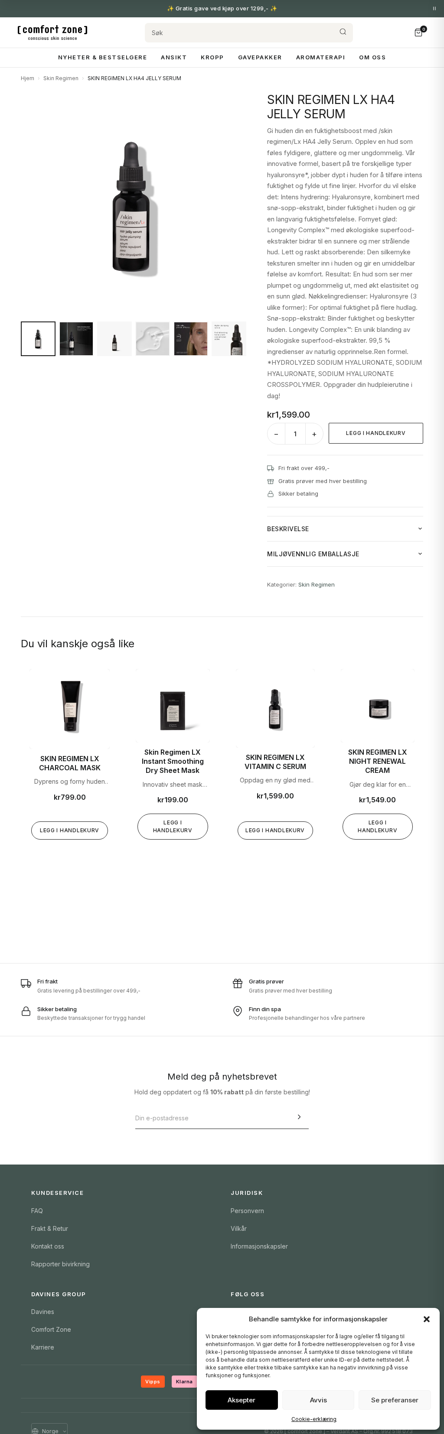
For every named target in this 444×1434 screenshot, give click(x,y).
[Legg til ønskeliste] (96, 682)
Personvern (247, 1210)
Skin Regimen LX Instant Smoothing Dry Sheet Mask (173, 761)
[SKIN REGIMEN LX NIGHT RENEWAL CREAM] (378, 706)
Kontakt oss (47, 1246)
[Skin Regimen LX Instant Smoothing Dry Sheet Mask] (173, 706)
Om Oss (372, 57)
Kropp (212, 57)
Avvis (318, 1400)
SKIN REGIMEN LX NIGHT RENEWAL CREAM (377, 761)
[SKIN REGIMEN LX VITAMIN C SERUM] (275, 708)
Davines (42, 1311)
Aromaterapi (321, 57)
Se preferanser (394, 1400)
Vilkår (239, 1228)
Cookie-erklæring (313, 1419)
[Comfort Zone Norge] (52, 32)
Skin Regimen (60, 78)
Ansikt (174, 57)
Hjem (27, 78)
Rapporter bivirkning (60, 1264)
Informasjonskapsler (259, 1246)
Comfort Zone (51, 1329)
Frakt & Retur (49, 1228)
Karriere (42, 1347)
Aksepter (241, 1400)
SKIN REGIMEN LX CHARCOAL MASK (70, 763)
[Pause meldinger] (434, 8)
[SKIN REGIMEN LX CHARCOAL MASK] (69, 709)
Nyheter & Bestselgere (102, 57)
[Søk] (343, 32)
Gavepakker (260, 57)
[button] (426, 1319)
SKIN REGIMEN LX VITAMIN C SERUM (275, 762)
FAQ (37, 1210)
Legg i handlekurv (375, 433)
